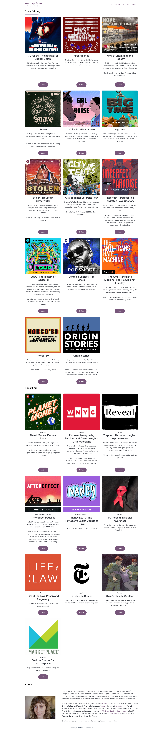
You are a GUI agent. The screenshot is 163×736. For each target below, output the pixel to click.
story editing (115, 4)
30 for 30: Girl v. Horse (81, 129)
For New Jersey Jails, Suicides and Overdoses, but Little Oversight (81, 438)
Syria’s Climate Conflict (120, 596)
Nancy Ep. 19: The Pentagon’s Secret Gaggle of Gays (81, 520)
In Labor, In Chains (81, 596)
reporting (126, 4)
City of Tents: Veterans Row (81, 197)
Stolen (103, 706)
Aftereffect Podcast (43, 517)
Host (36, 514)
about (134, 4)
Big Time (120, 129)
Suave (43, 129)
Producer (42, 514)
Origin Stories (81, 355)
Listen (43, 85)
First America (81, 55)
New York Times (115, 713)
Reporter (43, 432)
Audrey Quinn (34, 3)
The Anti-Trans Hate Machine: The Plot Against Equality (119, 280)
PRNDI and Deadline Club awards (114, 711)
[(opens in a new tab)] (43, 35)
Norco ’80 (43, 355)
